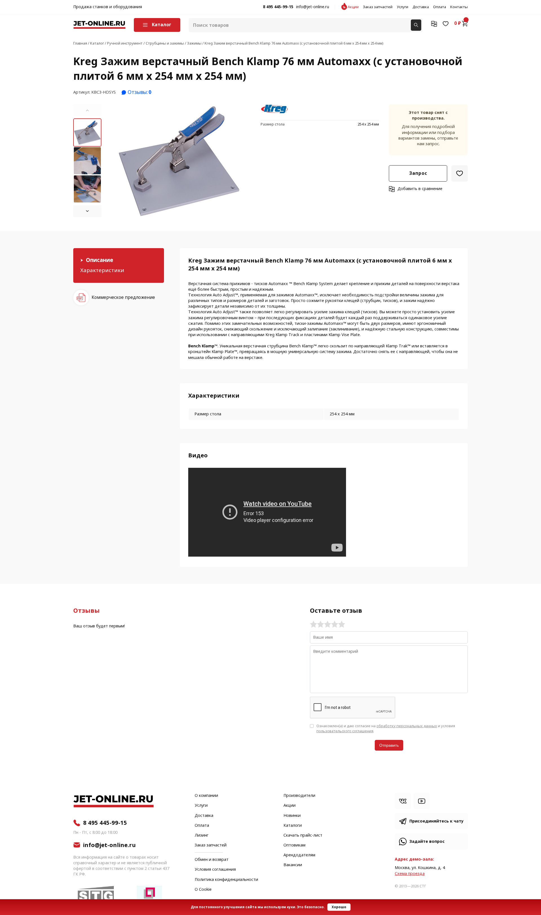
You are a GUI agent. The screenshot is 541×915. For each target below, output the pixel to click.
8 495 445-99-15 (278, 7)
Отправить (389, 745)
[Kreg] (275, 109)
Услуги (402, 7)
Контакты (459, 7)
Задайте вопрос (427, 842)
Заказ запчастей (378, 7)
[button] (87, 110)
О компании (206, 796)
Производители (299, 796)
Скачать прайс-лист (302, 835)
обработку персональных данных (406, 726)
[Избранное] (446, 23)
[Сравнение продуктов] (434, 23)
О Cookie (203, 889)
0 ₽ (457, 23)
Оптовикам (294, 845)
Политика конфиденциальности (226, 880)
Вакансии (292, 865)
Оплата (439, 7)
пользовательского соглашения (344, 731)
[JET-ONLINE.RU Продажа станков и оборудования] (99, 24)
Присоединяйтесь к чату (436, 821)
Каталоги (292, 825)
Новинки (292, 816)
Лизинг (202, 835)
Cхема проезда (410, 874)
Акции (353, 7)
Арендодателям (299, 855)
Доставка (421, 7)
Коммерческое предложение (123, 297)
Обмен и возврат (212, 860)
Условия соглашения (215, 869)
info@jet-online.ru (312, 7)
